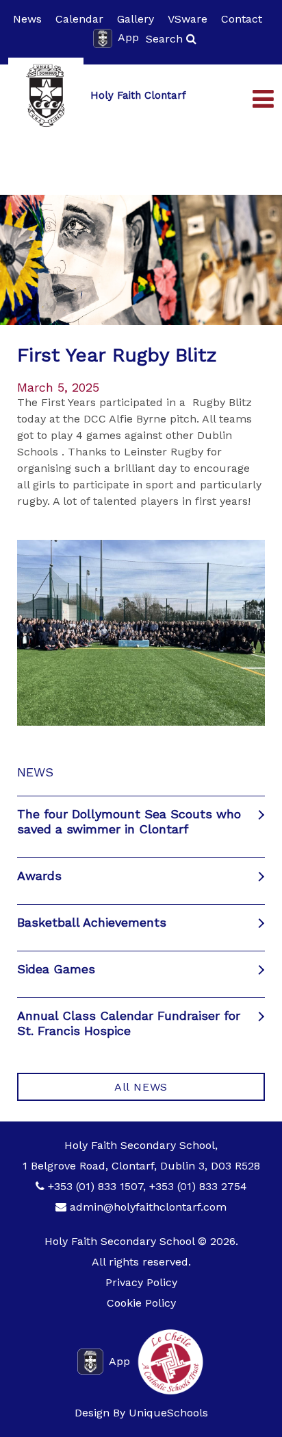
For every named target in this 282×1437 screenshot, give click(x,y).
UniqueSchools (168, 1412)
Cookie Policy (141, 1302)
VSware (187, 18)
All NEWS (141, 1086)
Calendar (79, 18)
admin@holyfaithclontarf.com (148, 1206)
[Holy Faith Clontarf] (46, 95)
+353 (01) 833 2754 (198, 1186)
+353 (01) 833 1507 (95, 1186)
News (27, 18)
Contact (241, 18)
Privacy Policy (141, 1282)
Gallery (135, 18)
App (128, 37)
